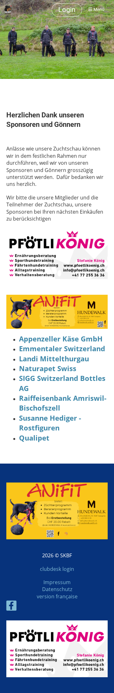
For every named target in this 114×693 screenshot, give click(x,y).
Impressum (57, 582)
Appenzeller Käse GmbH (61, 339)
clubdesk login (57, 569)
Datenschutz (57, 589)
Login (66, 10)
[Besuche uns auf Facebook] (11, 606)
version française (57, 596)
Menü (98, 9)
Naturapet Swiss (47, 368)
